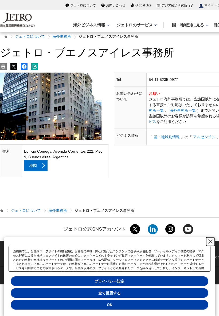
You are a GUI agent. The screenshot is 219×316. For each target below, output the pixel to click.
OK (109, 305)
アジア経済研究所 (174, 5)
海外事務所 (61, 36)
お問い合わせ (115, 5)
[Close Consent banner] (210, 241)
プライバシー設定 (109, 281)
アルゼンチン (204, 137)
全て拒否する (109, 293)
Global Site (143, 5)
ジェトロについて (83, 5)
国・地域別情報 (167, 137)
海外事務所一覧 (183, 110)
